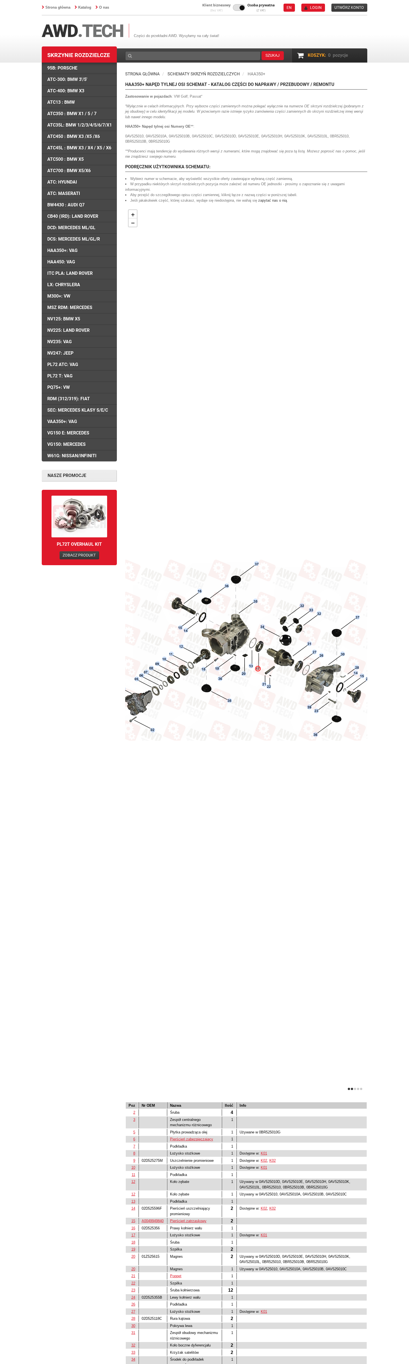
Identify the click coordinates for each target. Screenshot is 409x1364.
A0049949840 (153, 1221)
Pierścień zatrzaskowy (188, 1221)
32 (133, 1345)
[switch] (239, 7)
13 (133, 1201)
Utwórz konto (349, 7)
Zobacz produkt (79, 555)
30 (133, 1326)
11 (133, 1175)
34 (133, 1359)
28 (133, 1318)
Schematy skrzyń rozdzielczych (203, 73)
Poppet (175, 1276)
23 (133, 1290)
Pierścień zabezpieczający (191, 1139)
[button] (216, 8)
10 (133, 1167)
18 (133, 1242)
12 (133, 1182)
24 (133, 1297)
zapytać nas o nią (272, 200)
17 (133, 1235)
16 (133, 1228)
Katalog (84, 7)
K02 (264, 1160)
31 (133, 1333)
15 (133, 1221)
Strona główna (57, 7)
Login (316, 7)
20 (133, 1256)
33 (133, 1352)
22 (133, 1283)
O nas (104, 7)
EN (289, 7)
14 (133, 1208)
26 (133, 1304)
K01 (264, 1153)
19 (133, 1249)
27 (133, 1311)
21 (133, 1276)
